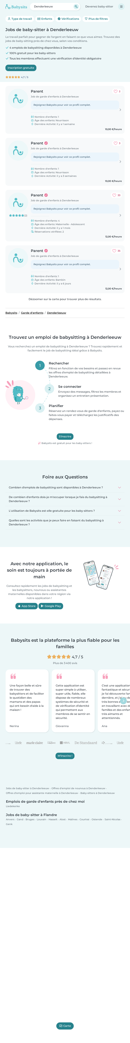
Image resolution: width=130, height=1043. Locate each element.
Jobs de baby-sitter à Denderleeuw (27, 788)
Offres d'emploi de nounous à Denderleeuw (78, 788)
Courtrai (84, 819)
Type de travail (21, 18)
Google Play (52, 606)
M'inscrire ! (65, 755)
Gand (20, 819)
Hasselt (53, 819)
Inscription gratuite (21, 67)
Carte (67, 1025)
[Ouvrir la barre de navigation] (121, 6)
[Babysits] (16, 6)
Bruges (30, 819)
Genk (9, 824)
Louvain (41, 819)
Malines (72, 819)
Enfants (46, 18)
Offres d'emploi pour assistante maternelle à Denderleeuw (42, 793)
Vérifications (70, 18)
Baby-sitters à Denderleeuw (97, 793)
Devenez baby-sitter (99, 6)
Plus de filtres (98, 18)
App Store (28, 606)
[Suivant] (123, 700)
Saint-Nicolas (112, 819)
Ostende (97, 819)
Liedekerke (13, 806)
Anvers (10, 819)
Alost (63, 819)
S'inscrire (65, 436)
